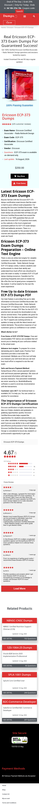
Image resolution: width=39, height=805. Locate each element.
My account (6, 798)
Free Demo (21, 183)
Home (3, 27)
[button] (25, 16)
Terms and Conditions (9, 803)
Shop (4, 790)
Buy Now (21, 176)
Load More (19, 588)
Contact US (5, 794)
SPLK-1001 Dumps (19, 674)
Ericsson (10, 27)
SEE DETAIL (7, 638)
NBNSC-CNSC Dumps (19, 620)
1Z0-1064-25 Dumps (19, 647)
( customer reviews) (21, 124)
